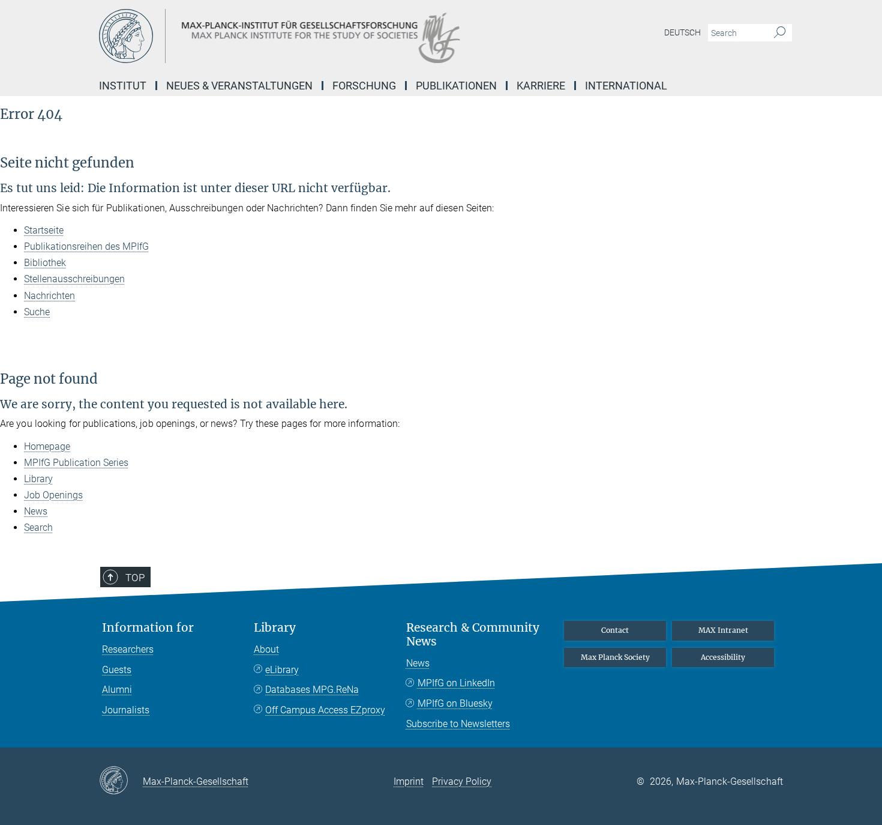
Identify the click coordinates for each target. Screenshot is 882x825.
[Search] (779, 33)
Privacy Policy (461, 781)
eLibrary (282, 669)
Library (38, 479)
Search (38, 527)
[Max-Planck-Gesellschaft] (121, 781)
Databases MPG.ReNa (312, 689)
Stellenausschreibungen (74, 279)
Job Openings (53, 495)
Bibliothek (45, 262)
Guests (116, 669)
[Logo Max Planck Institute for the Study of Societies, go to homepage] (324, 36)
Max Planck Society (615, 657)
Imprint (409, 781)
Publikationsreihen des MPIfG (86, 246)
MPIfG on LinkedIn (456, 683)
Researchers (128, 649)
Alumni (117, 689)
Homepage (47, 446)
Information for (148, 628)
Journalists (125, 710)
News (35, 511)
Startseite (44, 230)
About (266, 649)
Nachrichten (49, 295)
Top (135, 578)
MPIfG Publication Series (76, 462)
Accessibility (723, 657)
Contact (615, 630)
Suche (37, 312)
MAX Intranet (723, 630)
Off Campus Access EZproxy (325, 710)
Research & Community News (472, 634)
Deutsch (682, 32)
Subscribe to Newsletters (458, 724)
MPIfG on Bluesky (455, 703)
